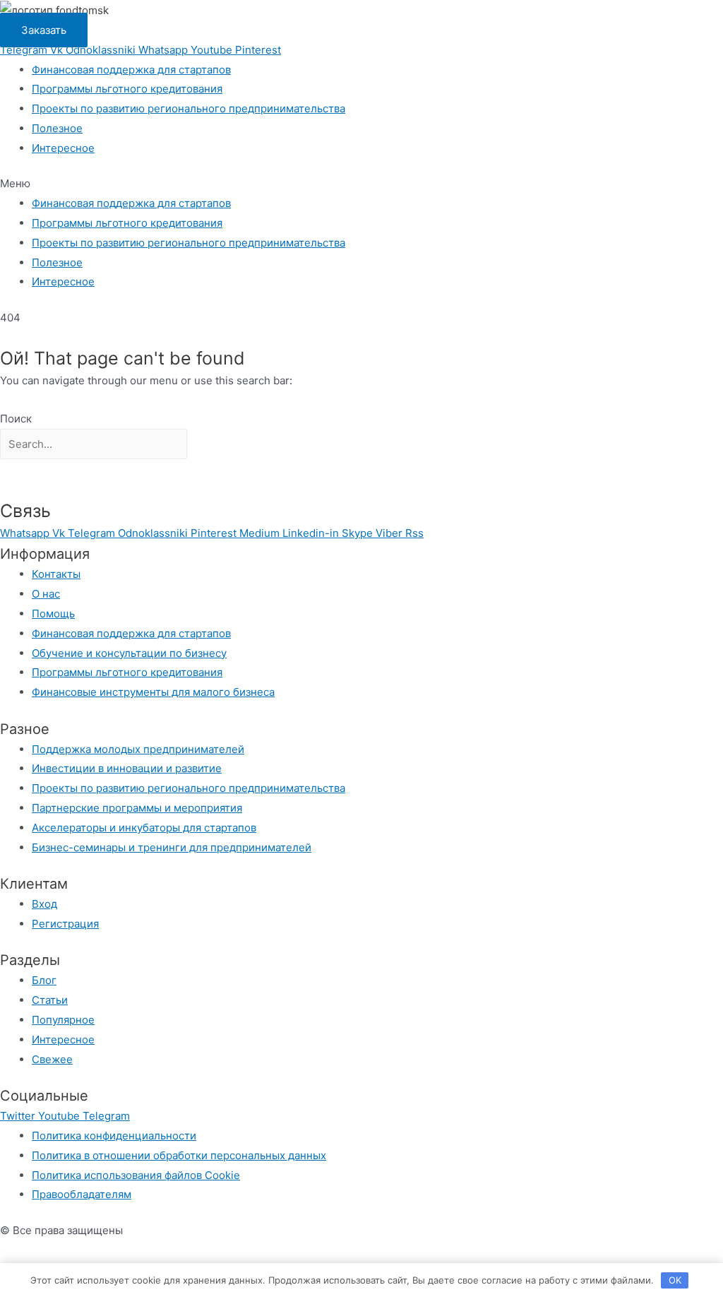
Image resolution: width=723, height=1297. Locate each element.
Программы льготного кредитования (127, 88)
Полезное (57, 128)
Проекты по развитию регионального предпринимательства (188, 108)
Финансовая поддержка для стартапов (131, 69)
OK (675, 1280)
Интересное (63, 148)
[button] (361, 184)
